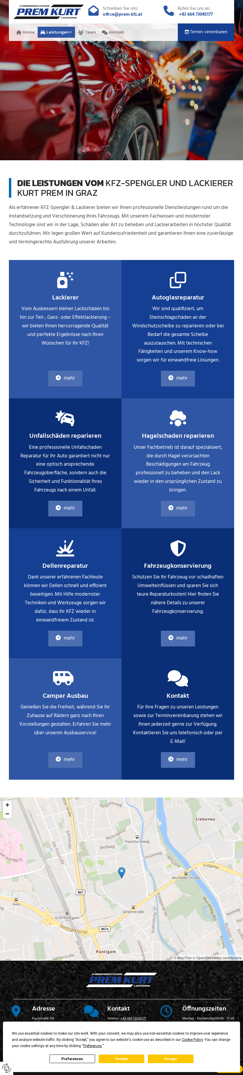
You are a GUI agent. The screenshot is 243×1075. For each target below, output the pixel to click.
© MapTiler (183, 957)
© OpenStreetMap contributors (217, 957)
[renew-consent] (6, 1068)
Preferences (72, 1059)
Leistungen (58, 31)
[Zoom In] (7, 804)
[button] (65, 378)
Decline (121, 1059)
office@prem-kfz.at (122, 14)
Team (90, 31)
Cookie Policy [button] (192, 1040)
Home (29, 31)
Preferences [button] (92, 1046)
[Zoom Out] (7, 813)
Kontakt (116, 31)
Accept (170, 1059)
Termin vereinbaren (208, 32)
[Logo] (48, 11)
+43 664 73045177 (196, 14)
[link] (56, 32)
